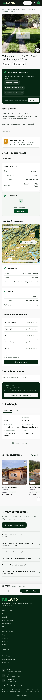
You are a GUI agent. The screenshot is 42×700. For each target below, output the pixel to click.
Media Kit (5, 644)
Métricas (5, 641)
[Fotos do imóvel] (21, 33)
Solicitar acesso (22, 362)
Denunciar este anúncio (22, 443)
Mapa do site (6, 662)
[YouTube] (14, 685)
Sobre (4, 635)
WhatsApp (32, 591)
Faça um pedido (7, 620)
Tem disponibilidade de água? (14, 87)
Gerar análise (21, 211)
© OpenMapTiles (21, 261)
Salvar (7, 64)
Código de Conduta (8, 659)
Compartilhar (20, 64)
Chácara (16, 9)
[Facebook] (7, 685)
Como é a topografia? (11, 82)
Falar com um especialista (15, 525)
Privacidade (6, 656)
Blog (3, 626)
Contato (5, 638)
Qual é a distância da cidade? (14, 93)
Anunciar (27, 3)
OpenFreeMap (13, 261)
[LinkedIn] (11, 685)
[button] (21, 142)
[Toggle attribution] (38, 261)
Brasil (23, 9)
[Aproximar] (37, 232)
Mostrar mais (6, 131)
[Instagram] (3, 685)
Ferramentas (6, 623)
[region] (21, 243)
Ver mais (33, 455)
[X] (18, 685)
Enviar (32, 100)
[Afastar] (37, 236)
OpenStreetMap (33, 261)
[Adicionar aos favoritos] (24, 462)
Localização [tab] (7, 410)
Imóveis (4, 614)
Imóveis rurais (6, 9)
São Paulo (31, 9)
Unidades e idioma (22, 695)
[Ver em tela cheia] (37, 227)
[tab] (7, 158)
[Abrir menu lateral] (36, 3)
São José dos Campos (8, 11)
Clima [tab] (17, 410)
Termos (4, 653)
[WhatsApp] (21, 685)
